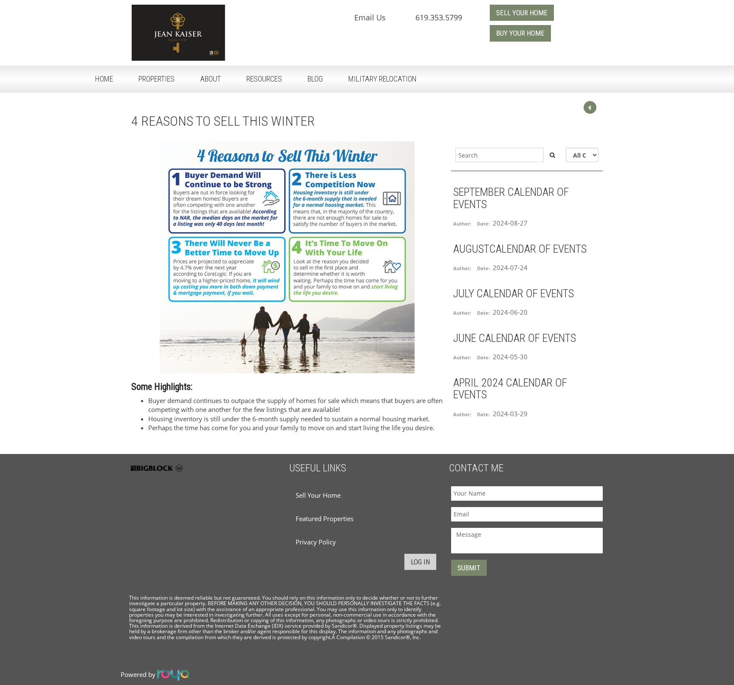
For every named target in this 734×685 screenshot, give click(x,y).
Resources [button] (264, 78)
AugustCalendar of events (520, 248)
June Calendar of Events (514, 338)
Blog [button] (315, 78)
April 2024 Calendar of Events (510, 388)
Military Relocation (382, 78)
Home (104, 78)
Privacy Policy (316, 542)
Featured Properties (324, 518)
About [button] (210, 78)
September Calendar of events (511, 198)
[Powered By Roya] (173, 674)
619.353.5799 (438, 17)
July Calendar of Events (513, 293)
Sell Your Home (318, 495)
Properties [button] (156, 78)
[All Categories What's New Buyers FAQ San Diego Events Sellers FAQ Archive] (582, 155)
